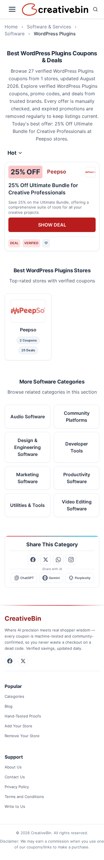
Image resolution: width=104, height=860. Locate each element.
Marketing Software (27, 478)
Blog (8, 706)
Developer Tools (76, 447)
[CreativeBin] (55, 9)
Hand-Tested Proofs (23, 716)
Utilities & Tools (27, 505)
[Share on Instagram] (71, 559)
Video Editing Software (77, 505)
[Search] (95, 9)
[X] (23, 661)
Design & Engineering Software (27, 447)
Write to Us (15, 806)
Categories (14, 696)
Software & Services (49, 27)
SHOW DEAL (52, 225)
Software (15, 33)
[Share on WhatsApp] (58, 559)
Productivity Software (76, 478)
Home (11, 27)
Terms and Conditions (24, 796)
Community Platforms (77, 416)
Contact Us (15, 777)
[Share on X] (45, 559)
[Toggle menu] (12, 9)
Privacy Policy (17, 786)
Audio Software (27, 416)
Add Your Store (18, 726)
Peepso (56, 172)
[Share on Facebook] (33, 559)
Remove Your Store (22, 735)
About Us (13, 767)
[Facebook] (10, 661)
